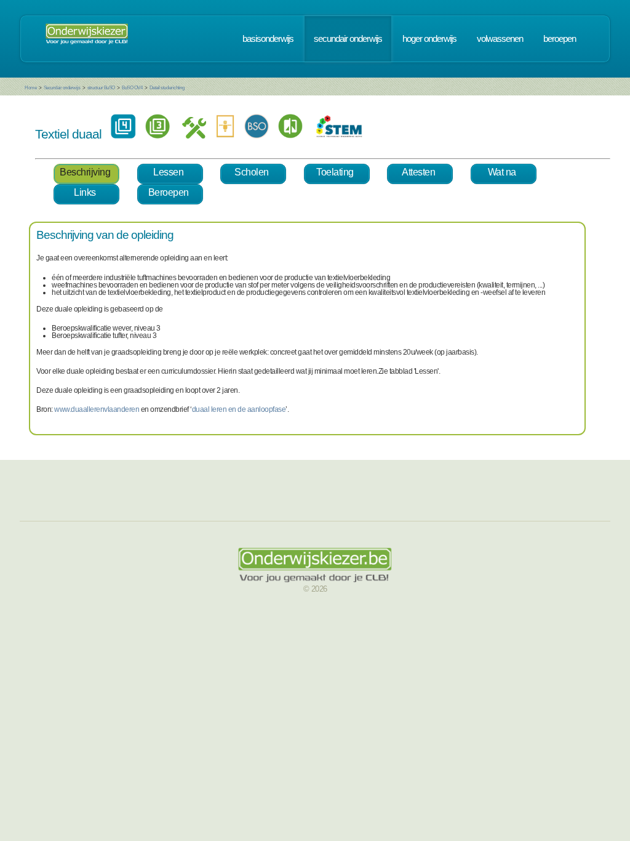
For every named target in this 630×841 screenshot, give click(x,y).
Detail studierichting (167, 88)
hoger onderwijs (429, 39)
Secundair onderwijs (62, 88)
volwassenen (500, 39)
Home (30, 88)
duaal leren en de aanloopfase (239, 409)
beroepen (559, 39)
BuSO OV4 (132, 88)
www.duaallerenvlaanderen (96, 409)
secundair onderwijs (348, 39)
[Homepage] (87, 39)
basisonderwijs (267, 39)
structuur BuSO (101, 88)
